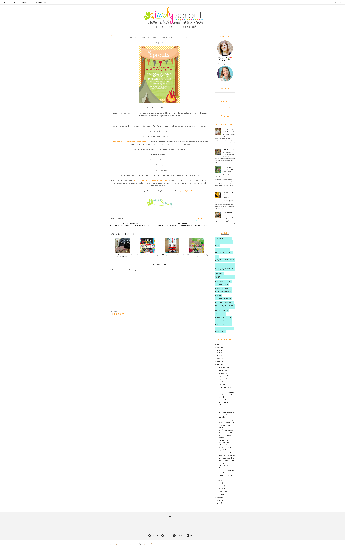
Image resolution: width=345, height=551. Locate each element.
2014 (219, 359)
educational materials (223, 324)
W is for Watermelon (225, 430)
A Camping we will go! (226, 420)
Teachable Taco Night (226, 452)
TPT (216, 256)
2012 (219, 364)
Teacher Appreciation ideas (224, 265)
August (221, 379)
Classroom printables (223, 298)
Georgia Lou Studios (147, 544)
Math (217, 245)
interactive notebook (223, 291)
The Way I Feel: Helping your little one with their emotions (224, 171)
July (220, 382)
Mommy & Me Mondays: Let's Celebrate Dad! (223, 443)
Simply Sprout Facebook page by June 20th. (150, 180)
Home (112, 35)
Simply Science (220, 314)
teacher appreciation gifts (224, 260)
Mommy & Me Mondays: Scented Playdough (224, 465)
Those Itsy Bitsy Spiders (226, 455)
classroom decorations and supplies (224, 269)
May (220, 483)
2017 (219, 353)
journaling (219, 273)
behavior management (223, 321)
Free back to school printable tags (224, 306)
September (223, 376)
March (221, 489)
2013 (219, 361)
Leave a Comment (117, 218)
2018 (219, 350)
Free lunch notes (221, 310)
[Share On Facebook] (201, 219)
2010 (219, 500)
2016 (219, 356)
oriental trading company (224, 277)
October (222, 373)
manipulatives (220, 331)
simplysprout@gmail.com (185, 191)
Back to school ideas (223, 281)
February (222, 491)
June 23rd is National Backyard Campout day (128, 142)
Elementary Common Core (224, 302)
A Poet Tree (227, 213)
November (222, 370)
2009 (219, 503)
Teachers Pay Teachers (223, 238)
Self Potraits (228, 149)
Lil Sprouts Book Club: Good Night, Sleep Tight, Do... (226, 415)
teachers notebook (222, 249)
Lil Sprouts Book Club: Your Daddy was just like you (226, 435)
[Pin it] (207, 219)
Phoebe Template (128, 544)
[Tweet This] (198, 219)
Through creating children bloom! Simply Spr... (226, 478)
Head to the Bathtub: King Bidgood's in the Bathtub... (226, 395)
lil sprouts (135, 37)
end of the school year (224, 328)
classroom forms (221, 284)
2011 (218, 497)
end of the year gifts (223, 288)
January (222, 494)
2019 (219, 347)
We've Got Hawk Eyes (226, 422)
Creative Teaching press (223, 252)
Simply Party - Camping (178, 37)
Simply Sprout (118, 544)
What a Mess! (223, 400)
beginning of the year (223, 317)
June (220, 384)
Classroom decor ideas (223, 242)
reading (218, 295)
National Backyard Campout (154, 37)
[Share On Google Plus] (204, 219)
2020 (219, 344)
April (220, 486)
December (222, 367)
